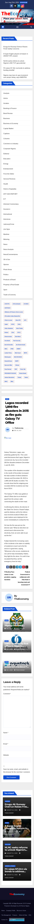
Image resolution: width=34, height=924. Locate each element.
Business (6, 118)
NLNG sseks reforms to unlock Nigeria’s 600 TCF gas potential (17, 850)
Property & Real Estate (11, 284)
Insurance (6, 209)
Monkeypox (8, 357)
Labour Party (8, 353)
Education (6, 159)
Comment (7, 694)
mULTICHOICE (18, 357)
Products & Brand (9, 279)
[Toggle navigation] (17, 27)
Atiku (19, 324)
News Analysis (8, 249)
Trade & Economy (9, 295)
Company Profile (10, 910)
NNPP (16, 361)
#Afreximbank (16, 304)
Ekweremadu (8, 336)
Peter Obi (22, 369)
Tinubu (19, 377)
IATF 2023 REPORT (10, 194)
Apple (6, 324)
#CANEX (26, 304)
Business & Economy (10, 123)
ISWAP (18, 348)
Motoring (6, 239)
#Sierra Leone (8, 320)
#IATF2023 (7, 308)
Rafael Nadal (22, 373)
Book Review (8, 113)
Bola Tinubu (19, 328)
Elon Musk (18, 336)
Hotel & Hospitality (9, 189)
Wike (12, 381)
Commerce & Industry (10, 143)
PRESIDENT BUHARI (10, 373)
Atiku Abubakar (9, 328)
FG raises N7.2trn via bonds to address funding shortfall (16, 871)
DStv (13, 332)
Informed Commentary (11, 204)
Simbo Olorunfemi (9, 377)
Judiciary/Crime (8, 224)
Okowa (17, 365)
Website (6, 755)
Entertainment (8, 169)
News (5, 244)
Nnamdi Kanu (8, 361)
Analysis (6, 93)
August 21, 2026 (12, 831)
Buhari (6, 332)
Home (3, 910)
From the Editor (8, 174)
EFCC (19, 332)
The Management (6, 915)
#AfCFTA (7, 304)
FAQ (30, 915)
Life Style (6, 229)
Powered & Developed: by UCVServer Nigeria (16, 906)
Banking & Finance (10, 108)
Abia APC (18, 320)
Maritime (6, 234)
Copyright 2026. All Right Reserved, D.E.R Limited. (17, 903)
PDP (16, 369)
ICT (4, 199)
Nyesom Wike (8, 365)
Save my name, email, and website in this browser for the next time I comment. (16, 770)
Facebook (7, 340)
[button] (31, 27)
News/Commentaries (10, 254)
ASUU (12, 324)
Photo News (7, 269)
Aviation (6, 103)
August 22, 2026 (12, 810)
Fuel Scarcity (16, 340)
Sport (5, 289)
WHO (6, 381)
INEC (6, 348)
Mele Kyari (18, 353)
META (25, 353)
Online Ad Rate (23, 915)
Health (5, 184)
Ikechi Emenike (9, 344)
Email (5, 744)
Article (5, 98)
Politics (5, 274)
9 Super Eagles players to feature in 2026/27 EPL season (16, 828)
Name (5, 732)
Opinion (6, 264)
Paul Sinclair (8, 369)
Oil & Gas (6, 259)
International (7, 214)
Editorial (6, 154)
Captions (6, 133)
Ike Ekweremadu (20, 344)
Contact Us (4, 919)
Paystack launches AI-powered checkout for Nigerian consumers (17, 667)
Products (14, 915)
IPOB (12, 348)
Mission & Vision (21, 910)
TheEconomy (18, 428)
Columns (6, 138)
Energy (5, 164)
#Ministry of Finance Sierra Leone (14, 312)
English (13, 919)
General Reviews (9, 179)
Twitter (26, 377)
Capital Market (8, 128)
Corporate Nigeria (9, 148)
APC (25, 320)
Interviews (6, 219)
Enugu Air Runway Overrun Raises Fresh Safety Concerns (16, 806)
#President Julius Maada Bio (12, 316)
